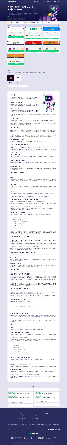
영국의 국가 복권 (20, 156)
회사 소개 (22, 413)
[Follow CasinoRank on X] (52, 429)
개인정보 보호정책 (35, 418)
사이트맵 (22, 420)
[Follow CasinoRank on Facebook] (48, 429)
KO (8, 429)
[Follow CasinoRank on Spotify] (56, 429)
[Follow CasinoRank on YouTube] (54, 429)
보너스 (35, 413)
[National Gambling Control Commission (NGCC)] (16, 438)
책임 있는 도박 (34, 416)
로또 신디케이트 (49, 1)
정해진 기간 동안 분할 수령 (26, 329)
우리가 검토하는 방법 (22, 416)
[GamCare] (49, 438)
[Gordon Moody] (41, 438)
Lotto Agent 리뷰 (15, 38)
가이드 (55, 1)
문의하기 (22, 415)
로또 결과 (38, 1)
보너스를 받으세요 (16, 37)
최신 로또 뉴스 (45, 413)
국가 (45, 1)
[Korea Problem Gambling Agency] (33, 438)
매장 (42, 1)
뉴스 (59, 1)
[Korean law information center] (26, 438)
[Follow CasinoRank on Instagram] (50, 429)
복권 (35, 1)
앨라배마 (29, 279)
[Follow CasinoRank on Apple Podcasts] (59, 429)
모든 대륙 (34, 120)
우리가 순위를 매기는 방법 (22, 418)
